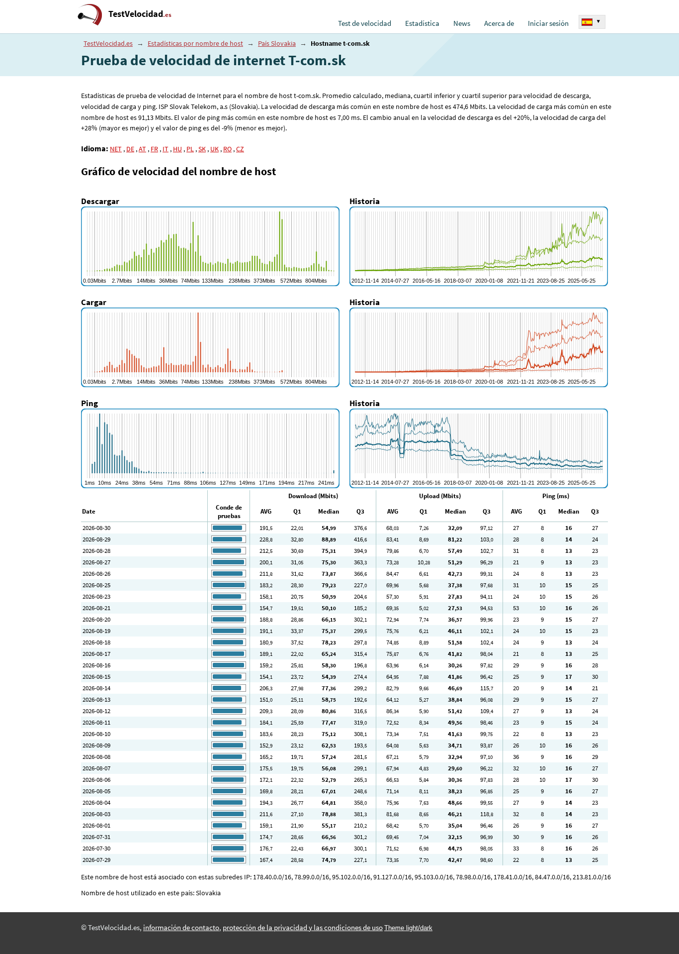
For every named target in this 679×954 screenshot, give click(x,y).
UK (214, 148)
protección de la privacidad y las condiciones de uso (303, 927)
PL (190, 148)
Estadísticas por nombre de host (195, 43)
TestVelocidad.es (108, 43)
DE (130, 148)
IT (166, 148)
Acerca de (499, 23)
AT (142, 148)
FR (154, 148)
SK (202, 148)
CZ (240, 148)
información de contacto (181, 927)
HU (177, 148)
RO (227, 148)
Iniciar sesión (548, 23)
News (461, 23)
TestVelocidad (139, 13)
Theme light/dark (408, 928)
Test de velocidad (364, 23)
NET (116, 148)
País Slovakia (277, 43)
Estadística (422, 23)
